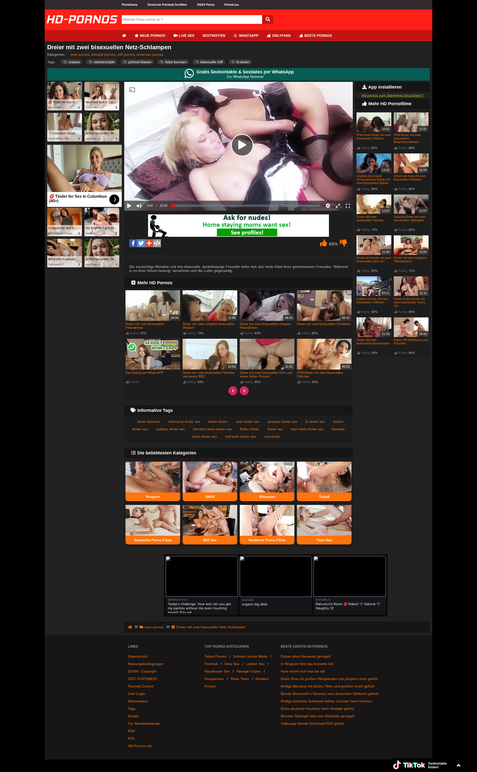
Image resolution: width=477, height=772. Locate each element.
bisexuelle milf (211, 62)
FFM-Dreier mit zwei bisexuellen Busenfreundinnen (407, 138)
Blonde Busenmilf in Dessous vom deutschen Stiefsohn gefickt (329, 694)
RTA (131, 738)
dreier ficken (218, 422)
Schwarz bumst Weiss (250, 656)
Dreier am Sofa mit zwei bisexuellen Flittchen (410, 177)
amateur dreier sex (282, 422)
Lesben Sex (255, 664)
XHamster (267, 497)
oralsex (74, 62)
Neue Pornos (152, 36)
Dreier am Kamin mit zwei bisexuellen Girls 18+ (374, 259)
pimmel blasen (139, 62)
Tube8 (324, 497)
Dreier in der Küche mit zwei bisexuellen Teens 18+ (409, 302)
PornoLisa (231, 4)
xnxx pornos (79, 54)
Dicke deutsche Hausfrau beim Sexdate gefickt (317, 709)
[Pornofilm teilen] (149, 243)
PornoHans (130, 4)
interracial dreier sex (184, 422)
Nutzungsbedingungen (145, 664)
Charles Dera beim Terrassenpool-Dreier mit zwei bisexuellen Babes (373, 179)
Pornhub (211, 664)
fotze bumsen (175, 62)
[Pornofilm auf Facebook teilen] (133, 243)
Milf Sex (210, 540)
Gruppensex (214, 679)
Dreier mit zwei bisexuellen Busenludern (373, 341)
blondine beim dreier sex (212, 429)
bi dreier (242, 62)
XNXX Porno (205, 4)
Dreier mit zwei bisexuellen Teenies (370, 218)
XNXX (210, 497)
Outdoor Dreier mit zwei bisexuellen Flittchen (372, 300)
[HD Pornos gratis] (82, 28)
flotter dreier (249, 429)
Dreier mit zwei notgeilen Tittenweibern (410, 259)
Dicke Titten (240, 679)
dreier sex (275, 429)
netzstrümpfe (104, 62)
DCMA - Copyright (142, 671)
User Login (136, 694)
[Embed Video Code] (157, 243)
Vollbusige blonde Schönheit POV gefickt (312, 723)
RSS (131, 731)
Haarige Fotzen (249, 671)
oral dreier (272, 436)
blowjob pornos (103, 54)
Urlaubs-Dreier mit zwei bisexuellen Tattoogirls (410, 218)
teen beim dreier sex (307, 429)
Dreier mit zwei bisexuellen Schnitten (323, 324)
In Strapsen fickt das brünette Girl (307, 664)
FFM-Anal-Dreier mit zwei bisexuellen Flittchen (374, 136)
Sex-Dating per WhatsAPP (144, 373)
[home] (130, 627)
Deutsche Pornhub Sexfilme (167, 4)
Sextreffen (213, 36)
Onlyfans (281, 36)
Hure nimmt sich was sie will (303, 671)
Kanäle (133, 716)
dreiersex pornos (150, 54)
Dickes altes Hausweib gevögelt (305, 656)
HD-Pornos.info (140, 746)
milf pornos (126, 54)
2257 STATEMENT (143, 679)
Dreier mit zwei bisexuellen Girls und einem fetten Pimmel (266, 374)
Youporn (153, 497)
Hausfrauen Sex (217, 671)
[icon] (124, 35)
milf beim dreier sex (240, 436)
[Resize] (338, 206)
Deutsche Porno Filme (153, 540)
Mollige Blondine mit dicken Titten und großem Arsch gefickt (327, 686)
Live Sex (186, 36)
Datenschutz (138, 656)
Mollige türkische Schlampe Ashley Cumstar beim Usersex (326, 701)
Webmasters (138, 701)
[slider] (147, 190)
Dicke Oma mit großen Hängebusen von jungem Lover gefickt (329, 679)
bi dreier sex (315, 422)
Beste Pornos (317, 36)
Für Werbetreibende (144, 723)
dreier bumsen (148, 422)
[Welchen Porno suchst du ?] (267, 19)
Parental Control (141, 686)
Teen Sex (324, 540)
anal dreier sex (247, 422)
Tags (131, 709)
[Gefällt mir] (323, 244)
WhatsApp (248, 36)
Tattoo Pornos (215, 656)
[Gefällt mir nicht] (343, 244)
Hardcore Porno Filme (267, 540)
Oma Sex (232, 664)
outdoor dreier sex (170, 429)
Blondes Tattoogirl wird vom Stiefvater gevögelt (317, 716)
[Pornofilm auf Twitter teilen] (141, 243)
